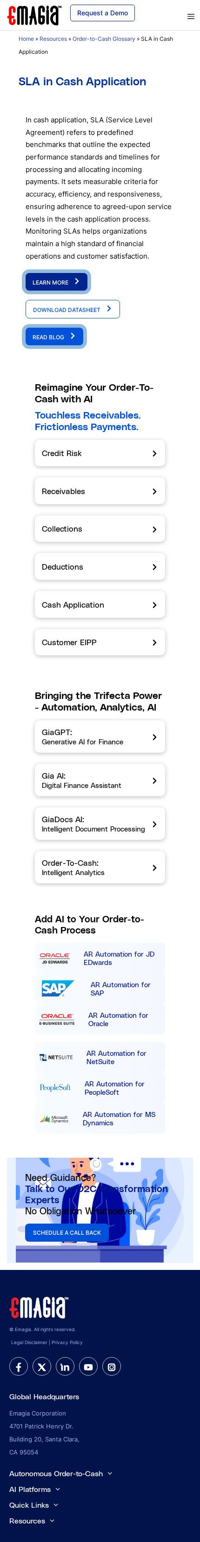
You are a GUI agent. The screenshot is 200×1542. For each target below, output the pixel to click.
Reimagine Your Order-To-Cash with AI (94, 392)
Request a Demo (102, 13)
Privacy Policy (67, 1342)
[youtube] (88, 1366)
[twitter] (42, 1366)
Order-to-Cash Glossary (104, 38)
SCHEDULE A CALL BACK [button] (67, 1232)
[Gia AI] (100, 780)
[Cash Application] (100, 604)
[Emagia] (35, 14)
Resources (53, 38)
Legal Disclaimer (29, 1342)
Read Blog (49, 337)
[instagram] (111, 1366)
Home (26, 38)
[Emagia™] (39, 1306)
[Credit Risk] (100, 453)
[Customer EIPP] (100, 642)
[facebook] (18, 1366)
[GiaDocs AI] (100, 823)
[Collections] (100, 528)
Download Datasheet (67, 309)
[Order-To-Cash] (100, 867)
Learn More (51, 282)
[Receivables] (100, 490)
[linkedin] (65, 1366)
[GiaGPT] (100, 736)
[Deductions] (100, 566)
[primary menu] (177, 16)
